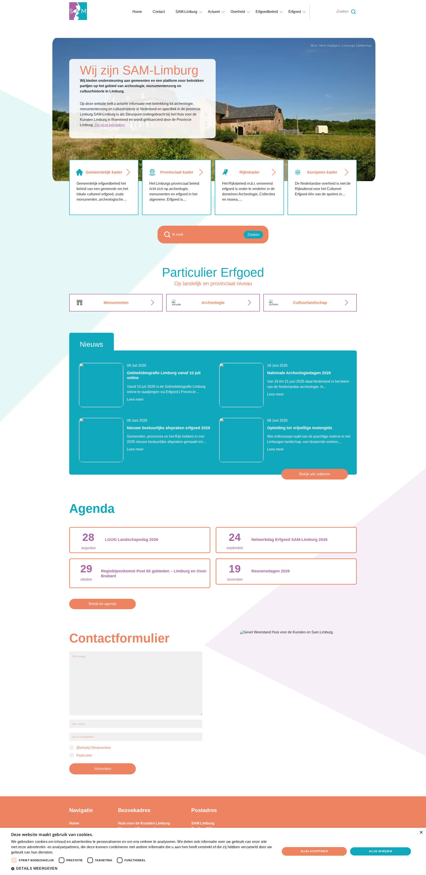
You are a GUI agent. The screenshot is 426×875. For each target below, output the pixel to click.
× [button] (421, 832)
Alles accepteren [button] (314, 851)
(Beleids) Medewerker (93, 748)
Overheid (238, 12)
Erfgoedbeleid (267, 12)
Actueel (214, 12)
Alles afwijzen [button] (380, 851)
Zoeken (253, 235)
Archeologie (213, 302)
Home (137, 12)
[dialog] (213, 851)
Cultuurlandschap (310, 302)
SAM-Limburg (186, 12)
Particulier (84, 755)
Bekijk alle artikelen (314, 474)
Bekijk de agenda (102, 604)
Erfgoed (294, 12)
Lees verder (61, 852)
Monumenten (116, 302)
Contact (159, 12)
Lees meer (135, 399)
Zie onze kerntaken (110, 125)
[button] (141, 868)
